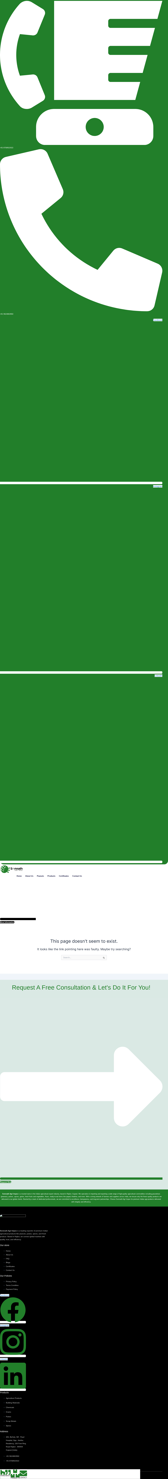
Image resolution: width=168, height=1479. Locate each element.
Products (51, 876)
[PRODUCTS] (15, 1476)
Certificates (64, 876)
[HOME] (2, 1474)
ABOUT (8, 1476)
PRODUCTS (15, 1478)
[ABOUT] (8, 1474)
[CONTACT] (23, 1476)
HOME (2, 1476)
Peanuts (40, 876)
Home (19, 876)
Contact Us (77, 876)
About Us (29, 876)
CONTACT (23, 1478)
